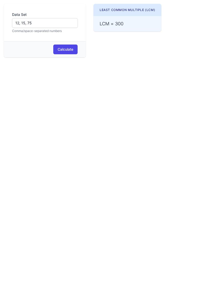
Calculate (65, 49)
